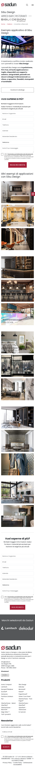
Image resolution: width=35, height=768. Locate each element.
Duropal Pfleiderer (7, 689)
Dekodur (21, 687)
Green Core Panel (24, 696)
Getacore (4, 694)
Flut (2, 699)
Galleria (9, 24)
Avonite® (4, 692)
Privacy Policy (7, 763)
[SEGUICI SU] (33, 194)
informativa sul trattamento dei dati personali (20, 154)
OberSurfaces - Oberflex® (24, 704)
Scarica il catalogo (17, 90)
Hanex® (21, 692)
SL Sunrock (22, 712)
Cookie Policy (17, 763)
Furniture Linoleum (7, 696)
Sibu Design (22, 684)
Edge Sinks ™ (5, 712)
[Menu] (32, 5)
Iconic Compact (6, 684)
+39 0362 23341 (11, 668)
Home (3, 24)
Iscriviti (6, 747)
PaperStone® (23, 694)
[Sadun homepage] (8, 4)
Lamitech (4, 687)
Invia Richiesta (17, 165)
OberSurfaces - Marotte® (6, 709)
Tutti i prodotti (6, 714)
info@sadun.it (5, 662)
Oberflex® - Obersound (22, 709)
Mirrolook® (22, 689)
